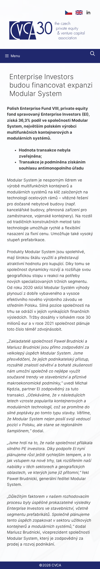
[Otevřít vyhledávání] (92, 53)
